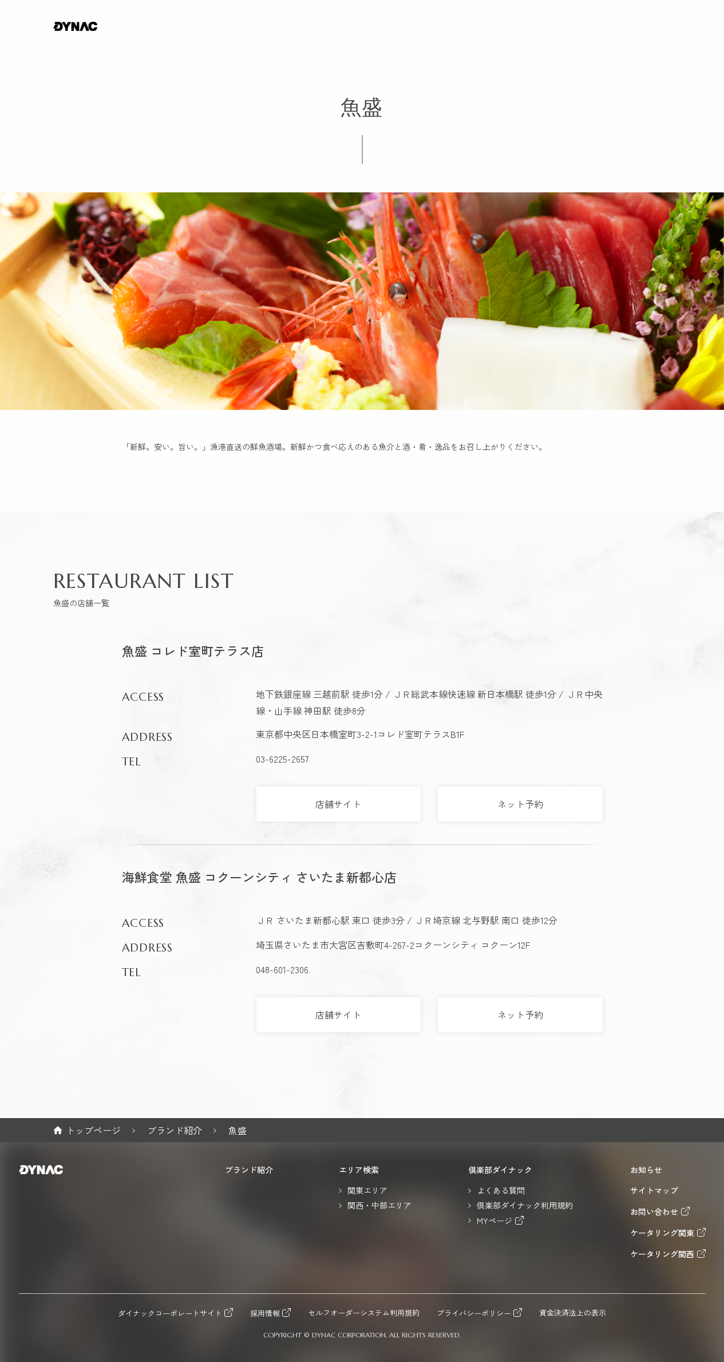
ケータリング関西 (662, 1253)
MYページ (494, 1220)
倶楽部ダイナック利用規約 (525, 1205)
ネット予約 (520, 804)
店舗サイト (338, 804)
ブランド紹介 (174, 1130)
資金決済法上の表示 (572, 1313)
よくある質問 (501, 1190)
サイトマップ (654, 1190)
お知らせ (646, 1169)
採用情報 (265, 1313)
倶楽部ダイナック (500, 1169)
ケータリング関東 (662, 1232)
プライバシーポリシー (474, 1313)
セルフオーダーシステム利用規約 (364, 1313)
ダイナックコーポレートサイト (170, 1313)
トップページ (93, 1130)
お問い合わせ (654, 1211)
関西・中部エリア (379, 1205)
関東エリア (367, 1190)
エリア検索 (359, 1169)
